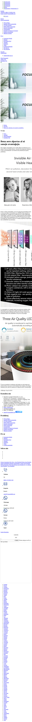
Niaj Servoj (6, 48)
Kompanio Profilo (8, 38)
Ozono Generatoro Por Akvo (7, 462)
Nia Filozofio (7, 49)
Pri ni (2, 36)
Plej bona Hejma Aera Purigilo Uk (17, 464)
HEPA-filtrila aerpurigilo (9, 26)
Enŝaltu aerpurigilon (8, 32)
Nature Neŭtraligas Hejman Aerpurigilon (10, 463)
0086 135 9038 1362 (8, 480)
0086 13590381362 (8, 407)
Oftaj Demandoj (4, 58)
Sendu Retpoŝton (5, 532)
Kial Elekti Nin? (7, 41)
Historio (5, 39)
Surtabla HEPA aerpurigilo (10, 24)
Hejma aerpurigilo (5, 20)
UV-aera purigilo (8, 25)
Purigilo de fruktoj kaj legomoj (11, 30)
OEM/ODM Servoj (8, 55)
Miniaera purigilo (8, 33)
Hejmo (2, 18)
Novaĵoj (2, 51)
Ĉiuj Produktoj (11, 466)
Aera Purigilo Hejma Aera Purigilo (23, 462)
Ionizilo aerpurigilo (8, 28)
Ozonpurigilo (7, 29)
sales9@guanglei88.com (9, 412)
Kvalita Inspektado (8, 46)
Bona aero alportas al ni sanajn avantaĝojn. (14, 127)
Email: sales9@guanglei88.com (8, 13)
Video (5, 45)
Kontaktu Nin (4, 61)
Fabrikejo (6, 44)
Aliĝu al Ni (3, 59)
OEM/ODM (3, 53)
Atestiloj (6, 42)
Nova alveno (7, 22)
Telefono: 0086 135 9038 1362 (8, 12)
